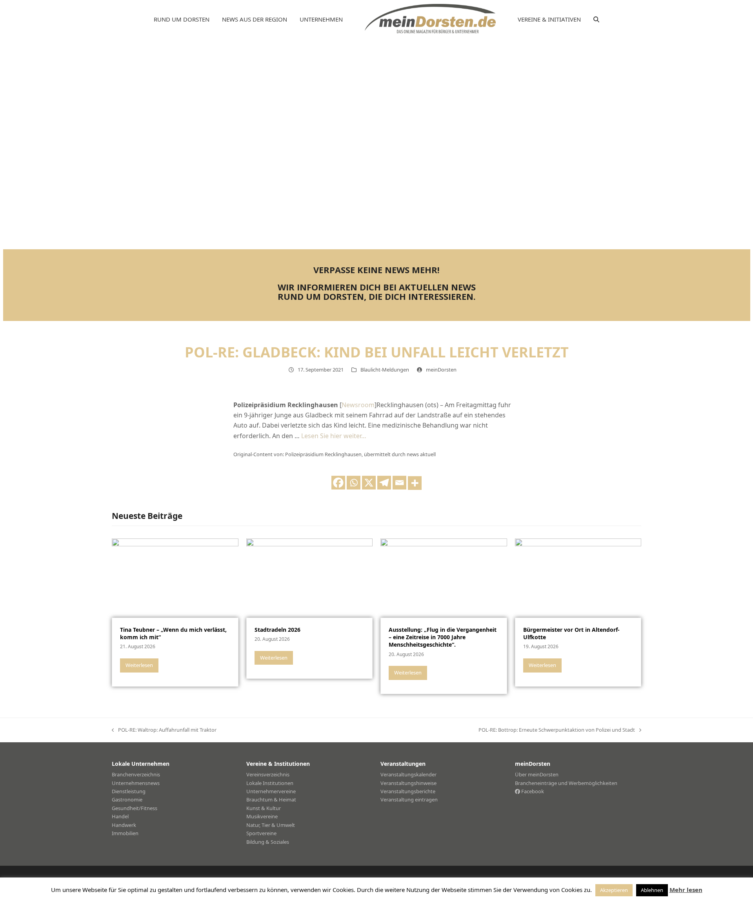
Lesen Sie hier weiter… (333, 435)
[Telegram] (384, 482)
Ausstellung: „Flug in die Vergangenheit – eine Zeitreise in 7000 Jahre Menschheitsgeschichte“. (443, 637)
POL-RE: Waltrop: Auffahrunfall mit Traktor (164, 730)
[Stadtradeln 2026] (309, 577)
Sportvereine (261, 833)
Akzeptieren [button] (614, 890)
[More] (415, 483)
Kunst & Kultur (263, 808)
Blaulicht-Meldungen (384, 369)
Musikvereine (262, 816)
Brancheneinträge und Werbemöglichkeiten (566, 783)
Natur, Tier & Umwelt (270, 824)
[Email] (399, 482)
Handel (120, 816)
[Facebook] (338, 482)
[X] (369, 482)
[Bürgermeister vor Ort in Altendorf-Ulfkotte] (578, 577)
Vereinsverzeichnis (267, 774)
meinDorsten (441, 369)
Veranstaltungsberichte (407, 791)
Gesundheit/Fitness (134, 808)
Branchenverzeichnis (136, 774)
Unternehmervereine (271, 791)
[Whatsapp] (353, 482)
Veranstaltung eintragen (409, 799)
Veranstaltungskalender (408, 774)
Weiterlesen (139, 665)
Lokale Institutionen (269, 783)
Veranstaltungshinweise (408, 783)
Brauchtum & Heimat (271, 799)
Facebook (532, 791)
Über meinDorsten (536, 774)
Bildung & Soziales (267, 841)
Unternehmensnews (136, 783)
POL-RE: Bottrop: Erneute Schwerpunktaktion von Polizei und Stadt (556, 730)
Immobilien (125, 833)
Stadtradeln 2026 (277, 629)
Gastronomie (127, 799)
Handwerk (124, 824)
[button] (596, 19)
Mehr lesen (685, 890)
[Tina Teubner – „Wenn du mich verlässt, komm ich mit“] (175, 577)
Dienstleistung (129, 791)
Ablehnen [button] (652, 890)
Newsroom (358, 405)
